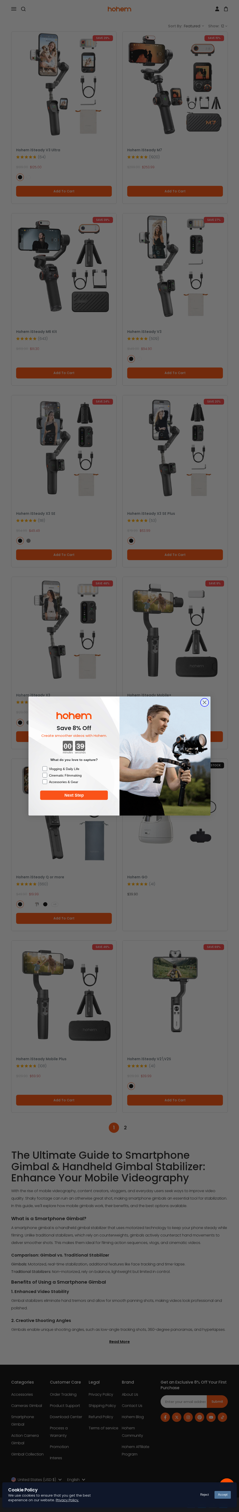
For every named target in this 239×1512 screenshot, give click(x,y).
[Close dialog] (204, 702)
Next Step (74, 795)
